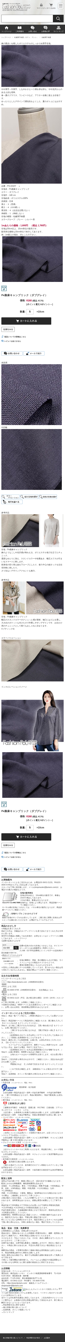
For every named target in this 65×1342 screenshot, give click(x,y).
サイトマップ (58, 31)
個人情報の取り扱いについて (14, 1307)
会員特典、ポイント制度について (15, 1310)
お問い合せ (32, 31)
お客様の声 (45, 31)
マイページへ (41, 8)
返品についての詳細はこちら (15, 337)
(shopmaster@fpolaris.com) (45, 887)
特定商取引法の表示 (33, 1338)
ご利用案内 (19, 31)
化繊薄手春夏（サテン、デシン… (26, 37)
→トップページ (20, 938)
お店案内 (47, 1338)
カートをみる (50, 8)
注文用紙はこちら (45, 990)
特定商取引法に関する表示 (13, 1305)
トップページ (6, 31)
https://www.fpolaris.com (17, 982)
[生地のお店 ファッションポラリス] (16, 10)
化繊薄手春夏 (46, 37)
